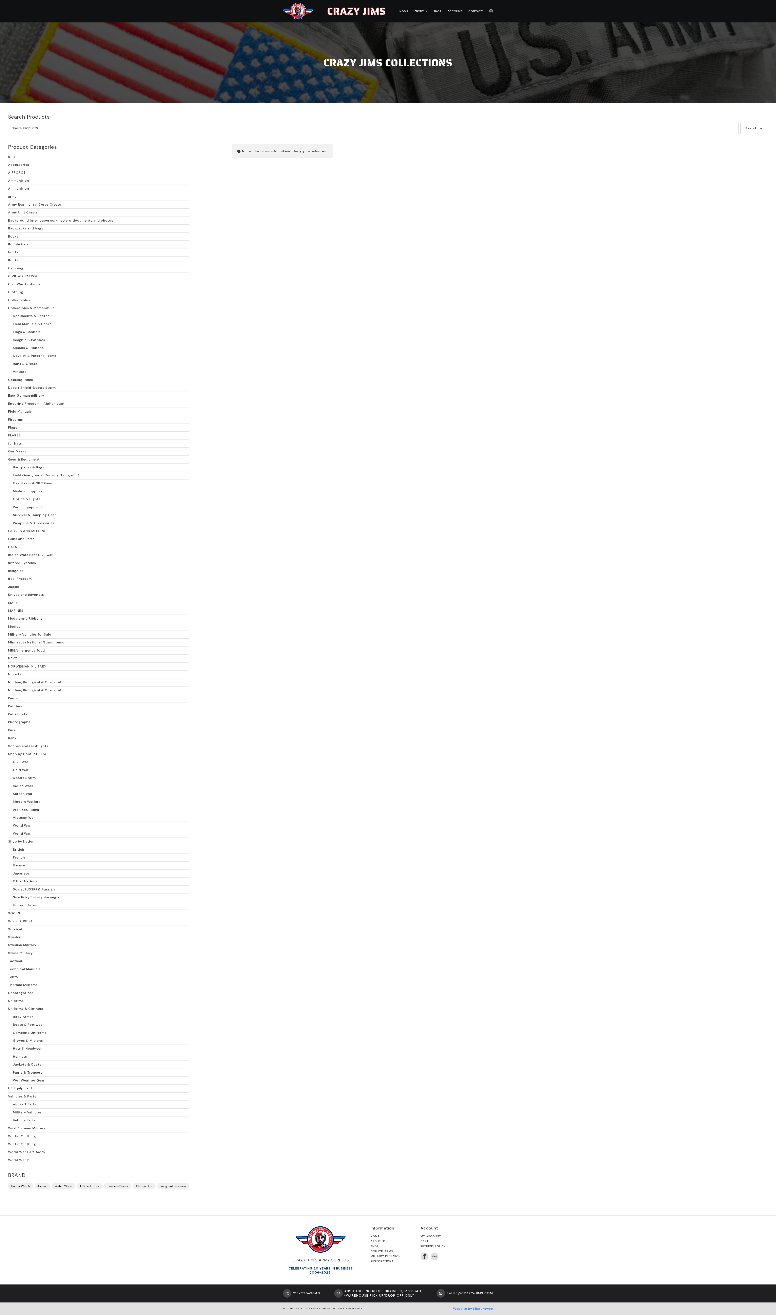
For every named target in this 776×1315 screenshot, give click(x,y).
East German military (26, 395)
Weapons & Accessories (33, 523)
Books (13, 236)
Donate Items (382, 1251)
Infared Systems (22, 563)
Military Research (386, 1256)
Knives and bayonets (26, 595)
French (19, 857)
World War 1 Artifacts (26, 1152)
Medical (15, 626)
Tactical (15, 961)
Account (455, 11)
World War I (23, 825)
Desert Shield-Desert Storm (32, 388)
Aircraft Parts (24, 1104)
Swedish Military (22, 945)
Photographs (19, 722)
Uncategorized (21, 993)
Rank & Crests (25, 364)
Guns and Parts (21, 539)
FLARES (14, 435)
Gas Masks (17, 451)
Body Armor (23, 1017)
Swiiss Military (20, 953)
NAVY (12, 658)
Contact (475, 11)
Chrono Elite (144, 1186)
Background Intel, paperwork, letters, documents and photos (60, 220)
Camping (15, 268)
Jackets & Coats (27, 1064)
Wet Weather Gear (29, 1080)
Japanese (21, 873)
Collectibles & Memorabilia (31, 308)
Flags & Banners (27, 332)
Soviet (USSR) (20, 921)
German (19, 865)
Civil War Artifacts (24, 284)
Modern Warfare (27, 802)
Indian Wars (23, 786)
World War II (23, 833)
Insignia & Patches (29, 340)
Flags (12, 427)
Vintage (19, 372)
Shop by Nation (21, 841)
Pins (11, 730)
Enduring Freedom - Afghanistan (36, 403)
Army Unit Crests (23, 212)
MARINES (15, 610)
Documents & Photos (31, 316)
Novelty (14, 674)
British (18, 849)
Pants (13, 698)
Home (404, 11)
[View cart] (491, 11)
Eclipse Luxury (89, 1186)
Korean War (23, 794)
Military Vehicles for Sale (29, 634)
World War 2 (18, 1160)
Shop (437, 11)
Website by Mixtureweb (473, 1309)
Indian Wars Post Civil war (30, 555)
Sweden (14, 937)
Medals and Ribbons (25, 618)
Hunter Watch (20, 1186)
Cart (425, 1241)
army (12, 196)
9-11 (11, 157)
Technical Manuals (24, 969)
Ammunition (18, 181)
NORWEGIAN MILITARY (27, 666)
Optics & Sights (26, 499)
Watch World (63, 1186)
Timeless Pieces (117, 1186)
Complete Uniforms (29, 1033)
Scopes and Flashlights (28, 746)
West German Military (26, 1128)
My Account (431, 1236)
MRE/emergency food (26, 650)
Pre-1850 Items (26, 810)
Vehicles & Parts (22, 1096)
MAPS (13, 603)
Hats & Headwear (27, 1048)
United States (25, 905)
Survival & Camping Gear (34, 515)
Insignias (15, 571)
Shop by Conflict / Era (27, 754)
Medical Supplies (27, 491)
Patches (15, 706)
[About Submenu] (425, 11)
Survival (15, 929)
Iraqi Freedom (20, 579)
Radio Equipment (27, 507)
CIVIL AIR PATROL (23, 276)
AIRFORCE (16, 172)
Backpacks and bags (25, 228)
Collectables (19, 300)
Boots (13, 260)
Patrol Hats (17, 714)
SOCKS (14, 913)
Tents (13, 977)
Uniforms (16, 1001)
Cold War (21, 770)
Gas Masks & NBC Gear (32, 483)
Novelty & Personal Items (34, 356)
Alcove (42, 1186)
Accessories (18, 165)
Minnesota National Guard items (36, 642)
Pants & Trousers (27, 1072)
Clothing (15, 292)
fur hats (15, 443)
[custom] (434, 1256)
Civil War (20, 762)
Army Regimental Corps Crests (34, 204)
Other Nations (25, 881)
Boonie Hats (18, 244)
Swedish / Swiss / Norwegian (37, 897)
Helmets (20, 1056)
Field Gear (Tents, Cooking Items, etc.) (46, 475)
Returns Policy (433, 1246)
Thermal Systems (23, 985)
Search (751, 128)
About (419, 11)
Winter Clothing (22, 1136)
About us (378, 1241)
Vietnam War (24, 817)
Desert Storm (24, 778)
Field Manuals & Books (32, 324)
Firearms (15, 419)
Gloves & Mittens (28, 1040)
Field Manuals (20, 411)
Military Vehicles (27, 1112)
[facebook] (424, 1256)
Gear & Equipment (24, 459)
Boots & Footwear (28, 1024)
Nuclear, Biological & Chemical (34, 682)
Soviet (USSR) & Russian (34, 889)
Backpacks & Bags (28, 467)
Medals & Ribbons (28, 348)
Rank (12, 738)
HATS (12, 547)
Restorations (382, 1261)
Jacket (14, 587)
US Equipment (20, 1088)
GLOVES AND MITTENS (27, 531)
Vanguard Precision (173, 1186)
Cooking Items (20, 380)
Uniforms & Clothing (25, 1009)
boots (13, 252)
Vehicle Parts (24, 1120)
